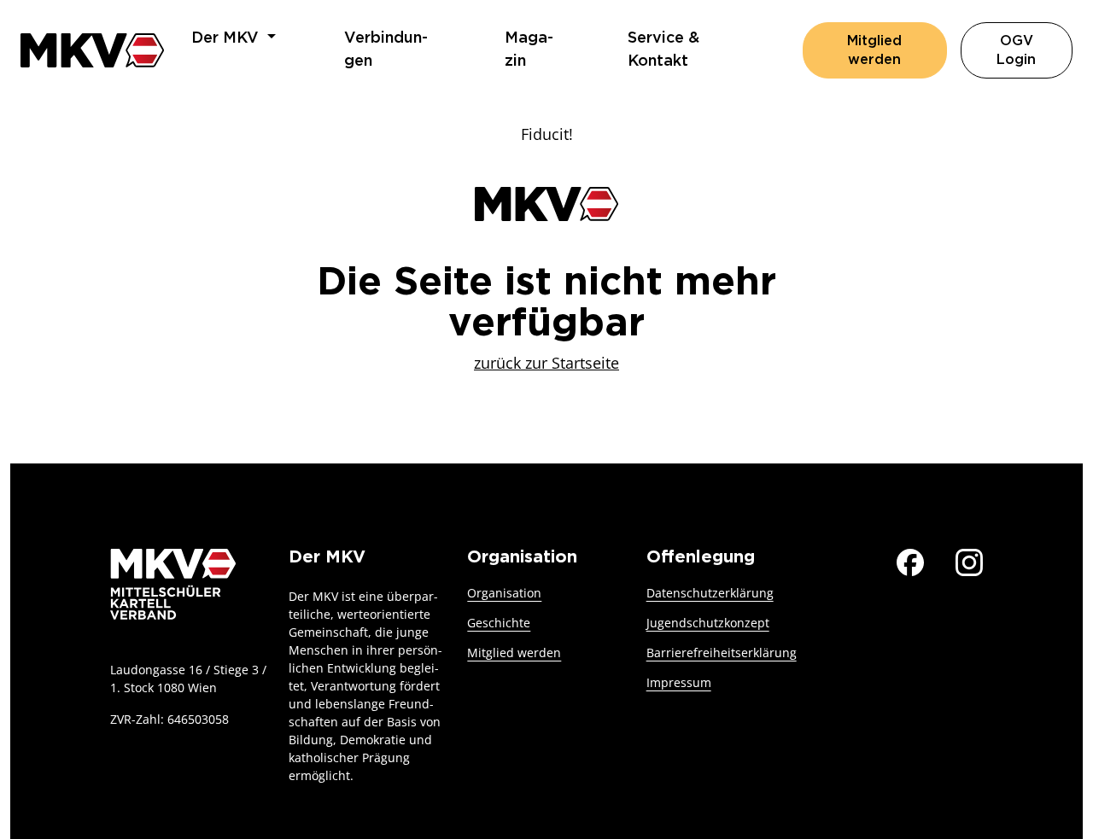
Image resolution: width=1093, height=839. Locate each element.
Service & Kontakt (663, 50)
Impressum (678, 682)
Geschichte (498, 623)
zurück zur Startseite (546, 362)
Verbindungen (386, 50)
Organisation (504, 593)
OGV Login (1035, 50)
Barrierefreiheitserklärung (721, 652)
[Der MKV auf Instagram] (969, 560)
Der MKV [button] (227, 38)
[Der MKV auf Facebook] (910, 560)
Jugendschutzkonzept (707, 623)
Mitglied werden (874, 50)
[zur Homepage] (92, 50)
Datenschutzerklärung (710, 593)
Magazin (529, 50)
